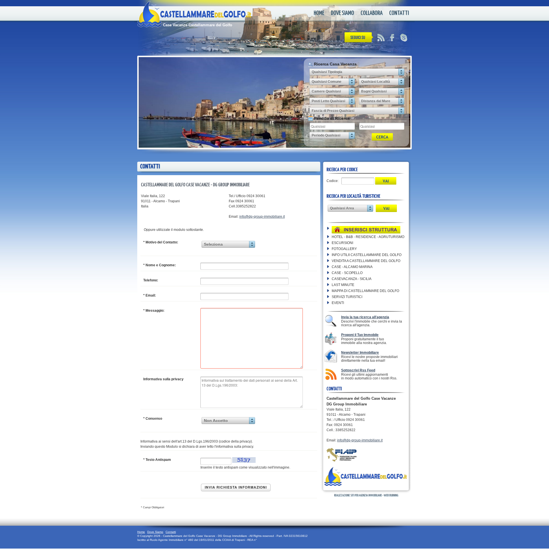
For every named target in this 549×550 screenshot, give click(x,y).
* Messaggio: (153, 311)
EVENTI (338, 303)
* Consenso (152, 419)
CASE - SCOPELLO (347, 273)
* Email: (149, 295)
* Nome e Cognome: (159, 265)
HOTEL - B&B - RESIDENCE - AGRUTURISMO (368, 237)
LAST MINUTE (343, 285)
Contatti (399, 13)
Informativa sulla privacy (163, 379)
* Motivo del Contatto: (160, 242)
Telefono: (150, 280)
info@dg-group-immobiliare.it (262, 217)
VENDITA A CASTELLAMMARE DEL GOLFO (366, 261)
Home (319, 13)
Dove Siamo (342, 13)
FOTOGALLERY (344, 249)
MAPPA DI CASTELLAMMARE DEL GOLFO (365, 291)
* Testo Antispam (157, 460)
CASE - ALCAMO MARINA (352, 267)
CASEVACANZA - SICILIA (351, 279)
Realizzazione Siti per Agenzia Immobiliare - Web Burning (366, 495)
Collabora (372, 13)
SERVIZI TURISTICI (347, 297)
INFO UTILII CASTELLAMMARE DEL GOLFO (366, 255)
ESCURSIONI (342, 243)
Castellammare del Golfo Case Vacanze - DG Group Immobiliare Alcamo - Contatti (207, 17)
